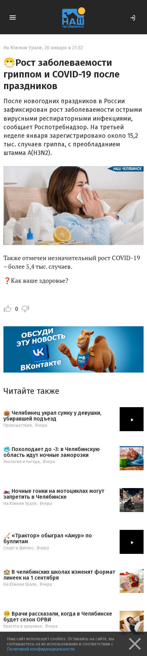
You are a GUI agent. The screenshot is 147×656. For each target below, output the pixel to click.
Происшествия (17, 425)
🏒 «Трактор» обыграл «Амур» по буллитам (47, 539)
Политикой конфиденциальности (41, 649)
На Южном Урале (22, 47)
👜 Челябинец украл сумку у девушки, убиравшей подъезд (52, 416)
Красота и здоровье (22, 626)
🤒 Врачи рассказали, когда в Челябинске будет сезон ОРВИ (57, 617)
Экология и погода (21, 461)
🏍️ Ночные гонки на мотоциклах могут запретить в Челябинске (53, 494)
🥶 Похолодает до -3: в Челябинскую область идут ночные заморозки (51, 452)
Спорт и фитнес (18, 548)
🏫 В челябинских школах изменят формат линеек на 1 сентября (59, 575)
